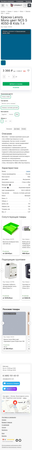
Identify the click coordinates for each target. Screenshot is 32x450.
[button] (2, 227)
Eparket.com (16, 5)
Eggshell (4, 114)
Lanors (28, 171)
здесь (24, 398)
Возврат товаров (7, 422)
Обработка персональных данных (11, 447)
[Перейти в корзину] (29, 5)
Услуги (4, 427)
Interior (11, 114)
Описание (9, 129)
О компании (19, 1)
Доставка (16, 129)
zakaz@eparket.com (8, 379)
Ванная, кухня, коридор (8, 103)
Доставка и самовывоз (7, 1)
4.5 (10, 121)
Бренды (4, 436)
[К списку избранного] (25, 5)
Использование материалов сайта (11, 445)
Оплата (24, 129)
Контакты (28, 1)
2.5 (6, 121)
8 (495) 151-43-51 (11, 376)
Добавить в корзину (16, 84)
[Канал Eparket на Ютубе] (20, 440)
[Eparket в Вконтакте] (17, 440)
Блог (3, 433)
